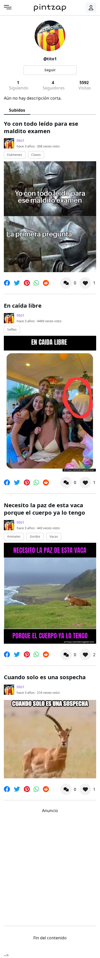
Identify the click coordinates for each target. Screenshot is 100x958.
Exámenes (14, 155)
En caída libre (23, 305)
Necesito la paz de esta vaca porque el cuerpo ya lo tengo (44, 508)
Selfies (12, 329)
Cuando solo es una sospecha (45, 677)
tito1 (20, 140)
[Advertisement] (50, 868)
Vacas (53, 536)
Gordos (35, 536)
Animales (14, 536)
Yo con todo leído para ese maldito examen (41, 127)
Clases (36, 155)
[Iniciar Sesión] (91, 8)
